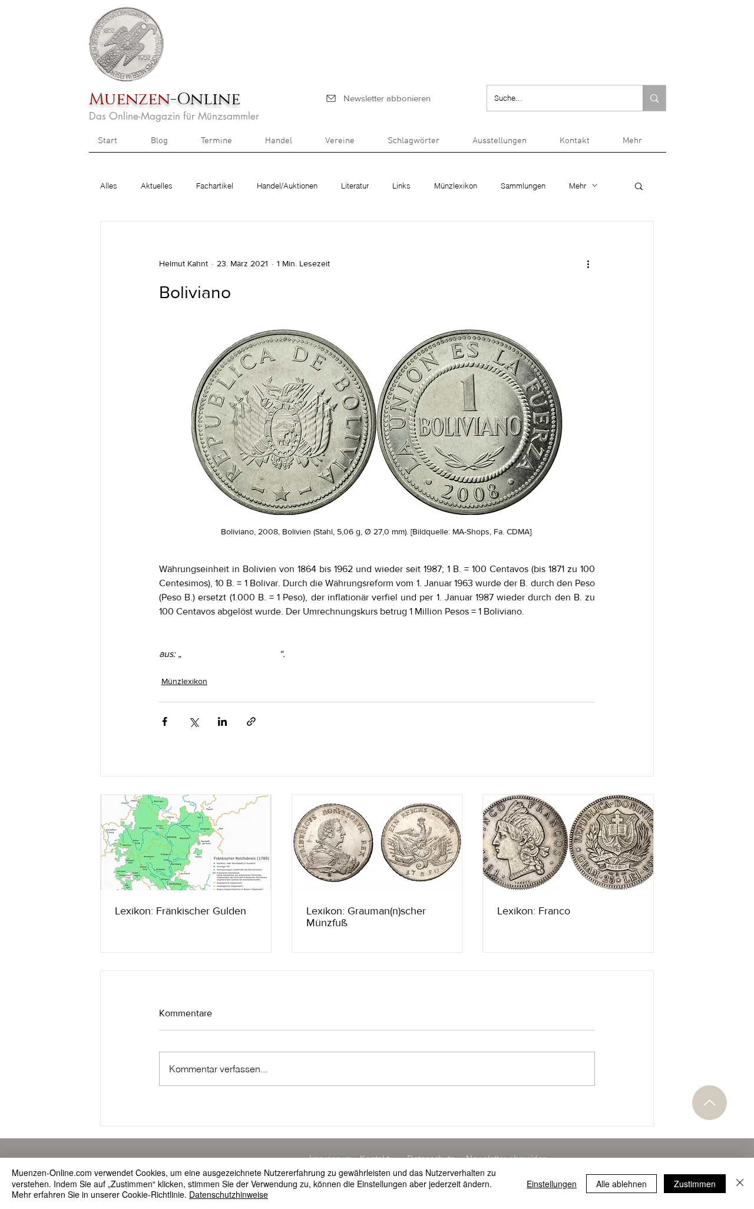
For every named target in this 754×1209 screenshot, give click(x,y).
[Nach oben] (709, 1102)
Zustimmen (695, 1184)
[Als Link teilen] (251, 721)
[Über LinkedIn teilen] (222, 721)
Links (401, 185)
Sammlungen (523, 185)
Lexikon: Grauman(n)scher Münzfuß (366, 917)
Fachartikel (214, 185)
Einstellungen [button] (552, 1184)
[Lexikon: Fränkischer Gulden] (186, 842)
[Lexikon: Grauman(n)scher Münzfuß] (377, 842)
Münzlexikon (455, 185)
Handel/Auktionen (287, 185)
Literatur (355, 185)
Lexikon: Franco (533, 911)
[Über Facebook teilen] (164, 721)
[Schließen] (740, 1183)
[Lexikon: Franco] (568, 842)
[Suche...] (654, 98)
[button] (640, 145)
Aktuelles (157, 185)
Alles (108, 185)
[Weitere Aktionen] (588, 264)
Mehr (577, 185)
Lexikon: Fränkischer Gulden (180, 911)
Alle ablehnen (621, 1184)
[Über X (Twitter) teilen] (193, 721)
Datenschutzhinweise (228, 1194)
